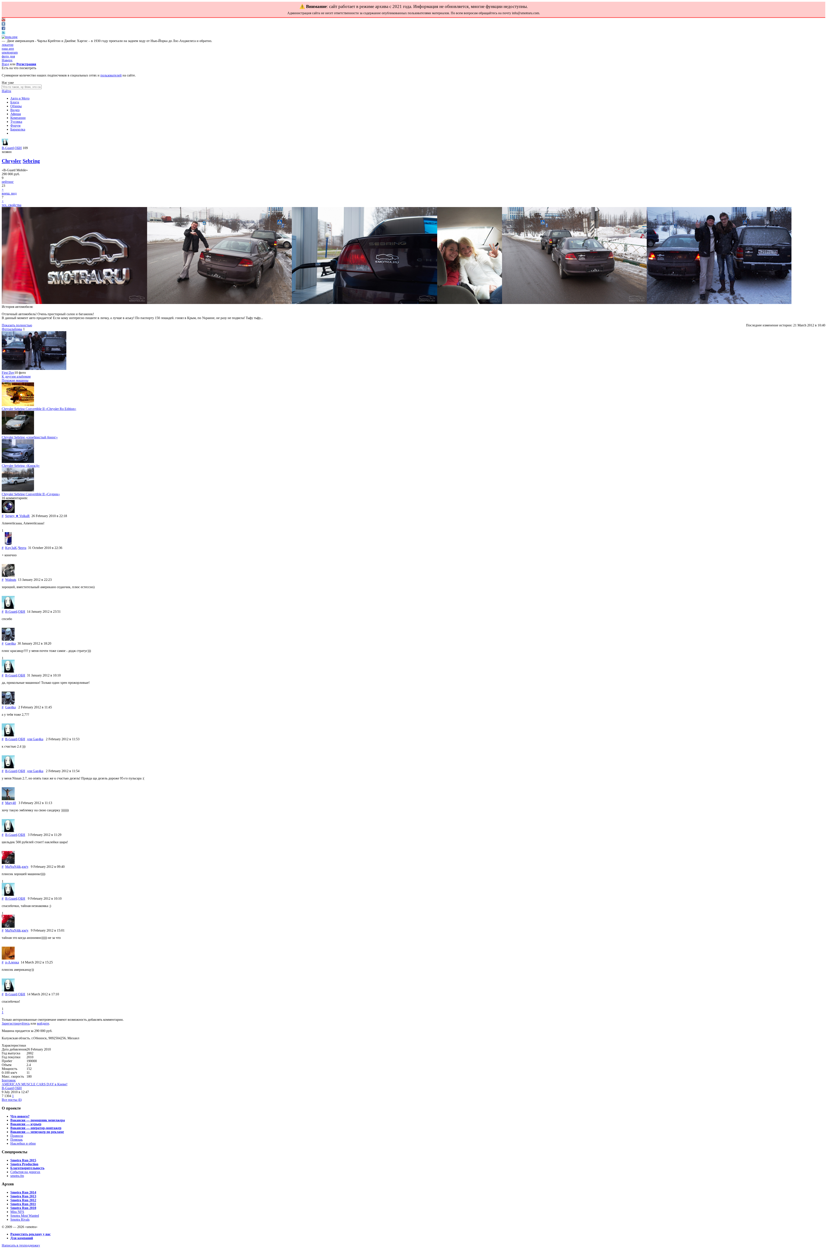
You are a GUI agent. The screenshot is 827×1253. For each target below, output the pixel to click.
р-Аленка (12, 962)
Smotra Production (24, 1164)
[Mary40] (8, 799)
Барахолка (17, 129)
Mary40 (10, 803)
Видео (15, 110)
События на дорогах (25, 1172)
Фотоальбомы (12, 329)
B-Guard (8, 148)
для (35, 739)
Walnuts (10, 579)
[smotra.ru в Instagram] (9, 37)
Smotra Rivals (20, 1219)
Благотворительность (27, 1168)
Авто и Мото (20, 98)
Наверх (7, 60)
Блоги (14, 102)
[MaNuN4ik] (8, 863)
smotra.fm (17, 1176)
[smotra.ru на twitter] (3, 33)
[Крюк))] (18, 462)
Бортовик (9, 1080)
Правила (16, 1136)
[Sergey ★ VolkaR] (8, 512)
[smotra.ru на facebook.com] (3, 29)
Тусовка (16, 121)
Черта (22, 548)
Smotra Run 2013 (23, 1196)
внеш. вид (9, 193)
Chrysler (11, 161)
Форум (15, 125)
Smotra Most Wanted (24, 1215)
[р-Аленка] (8, 958)
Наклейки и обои (23, 1143)
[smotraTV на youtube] (3, 20)
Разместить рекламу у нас (30, 1234)
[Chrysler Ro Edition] (18, 405)
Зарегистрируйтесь (16, 1023)
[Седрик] (18, 490)
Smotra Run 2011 (23, 1204)
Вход (5, 64)
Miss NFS (17, 1212)
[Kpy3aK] (8, 544)
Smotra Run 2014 (23, 1192)
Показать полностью (17, 325)
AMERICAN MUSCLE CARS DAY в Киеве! (34, 1084)
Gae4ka (10, 643)
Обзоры (16, 106)
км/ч (25, 866)
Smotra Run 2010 (23, 1208)
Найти (6, 91)
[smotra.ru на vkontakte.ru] (3, 24)
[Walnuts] (8, 576)
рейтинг (8, 182)
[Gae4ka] (8, 639)
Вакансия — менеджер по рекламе (37, 1132)
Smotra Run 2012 (23, 1200)
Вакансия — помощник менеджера (37, 1120)
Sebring (31, 161)
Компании (18, 118)
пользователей (111, 75)
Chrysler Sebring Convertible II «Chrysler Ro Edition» (39, 409)
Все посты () (12, 1100)
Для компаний (21, 1238)
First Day (8, 372)
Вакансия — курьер (25, 1124)
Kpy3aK (11, 548)
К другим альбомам (16, 376)
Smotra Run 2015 (23, 1160)
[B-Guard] (5, 144)
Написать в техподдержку (21, 1245)
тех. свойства (11, 205)
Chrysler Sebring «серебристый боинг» (30, 437)
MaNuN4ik (13, 866)
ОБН (18, 148)
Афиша (15, 114)
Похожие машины (15, 380)
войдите (43, 1023)
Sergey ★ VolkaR (17, 516)
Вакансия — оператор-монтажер (35, 1128)
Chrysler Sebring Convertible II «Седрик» (31, 494)
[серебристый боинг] (18, 433)
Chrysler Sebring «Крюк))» (21, 466)
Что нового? (20, 1116)
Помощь (16, 1139)
